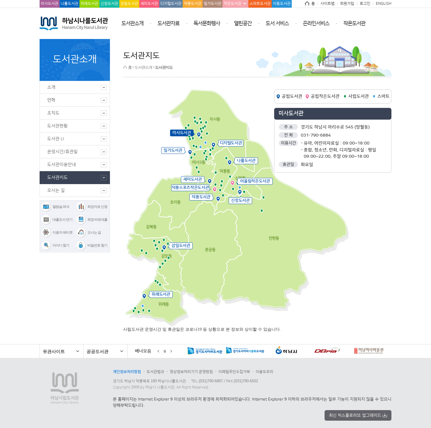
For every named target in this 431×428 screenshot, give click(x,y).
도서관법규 (155, 372)
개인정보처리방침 (127, 372)
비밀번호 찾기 (97, 245)
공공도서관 (97, 351)
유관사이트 (54, 351)
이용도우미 (264, 372)
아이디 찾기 (60, 245)
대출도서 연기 (62, 220)
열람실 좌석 (60, 207)
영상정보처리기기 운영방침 (191, 372)
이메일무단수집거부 (234, 372)
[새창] (204, 351)
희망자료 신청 (97, 207)
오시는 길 (94, 232)
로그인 (365, 3)
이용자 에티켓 (62, 232)
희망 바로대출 (97, 220)
